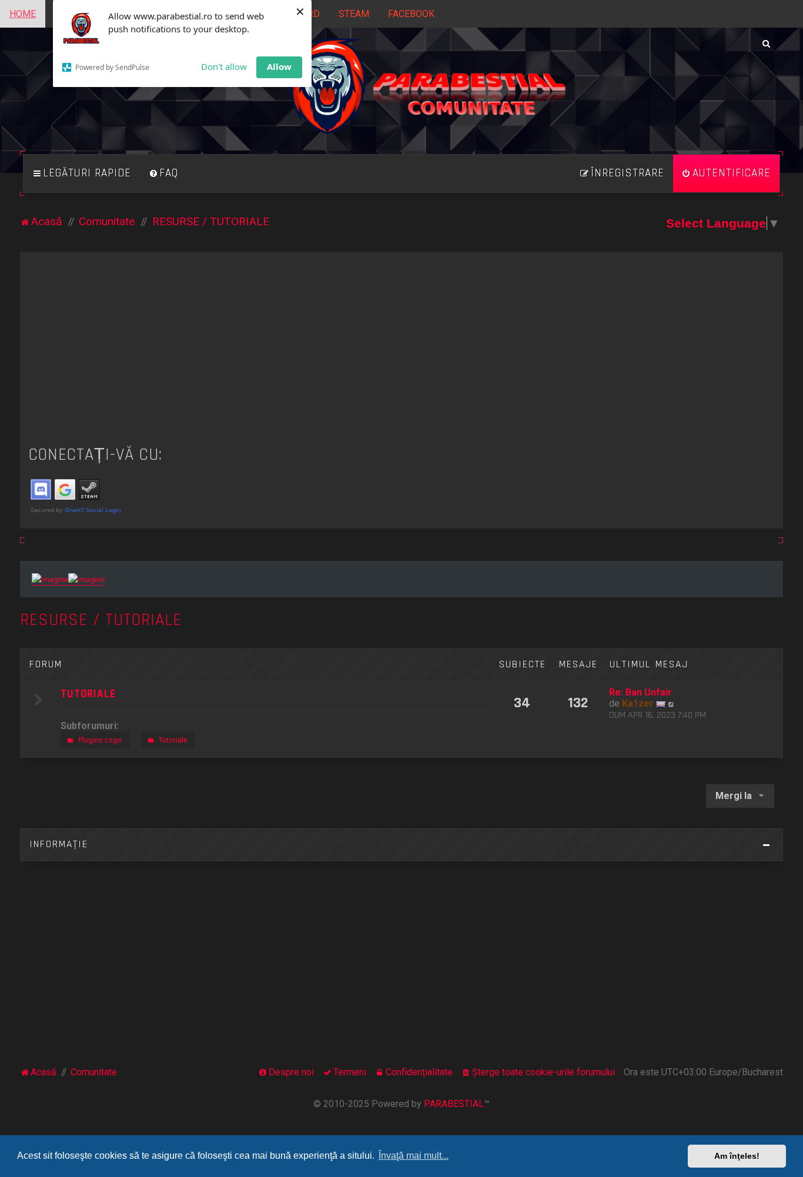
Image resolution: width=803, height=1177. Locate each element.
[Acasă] (402, 100)
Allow (279, 66)
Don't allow (224, 66)
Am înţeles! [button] (736, 1156)
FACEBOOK (411, 13)
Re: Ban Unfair (640, 692)
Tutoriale (173, 739)
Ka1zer (638, 703)
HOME (22, 13)
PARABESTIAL (454, 1103)
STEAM (354, 13)
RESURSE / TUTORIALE (101, 620)
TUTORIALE (88, 694)
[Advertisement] (401, 348)
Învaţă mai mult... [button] (414, 1156)
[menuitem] (163, 173)
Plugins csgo (100, 739)
